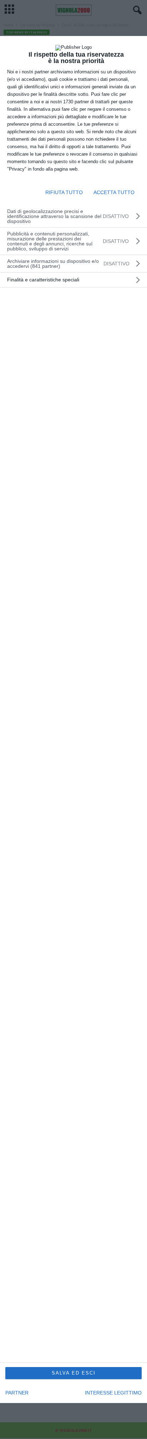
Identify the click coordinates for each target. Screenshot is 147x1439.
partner (17, 1393)
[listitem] (73, 264)
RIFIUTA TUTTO (64, 192)
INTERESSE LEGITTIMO (113, 1393)
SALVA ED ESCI (74, 1373)
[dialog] (73, 719)
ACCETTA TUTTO (114, 192)
